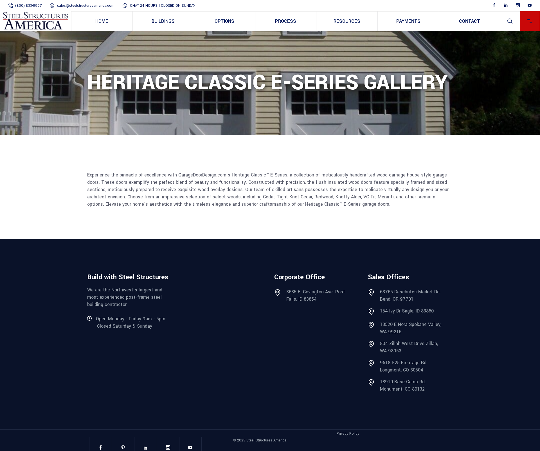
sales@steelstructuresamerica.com (85, 5)
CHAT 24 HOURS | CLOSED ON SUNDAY (162, 5)
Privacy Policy (348, 433)
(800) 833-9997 (28, 5)
